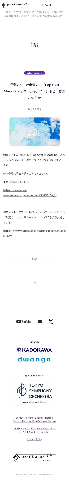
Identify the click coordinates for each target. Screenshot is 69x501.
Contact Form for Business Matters (34, 417)
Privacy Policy (34, 439)
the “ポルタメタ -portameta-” (35, 432)
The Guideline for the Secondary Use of (34, 428)
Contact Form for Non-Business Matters (34, 421)
